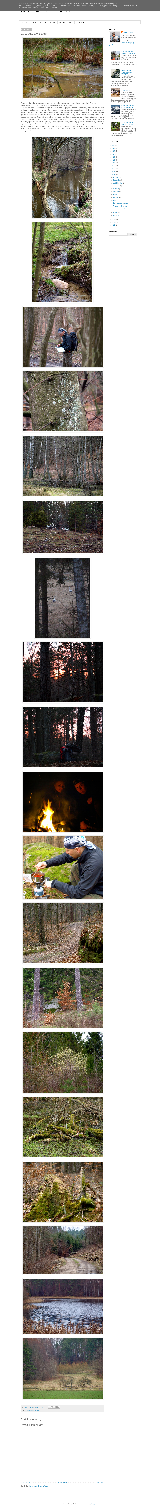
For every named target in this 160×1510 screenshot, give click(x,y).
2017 (114, 166)
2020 (114, 157)
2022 (114, 151)
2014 (114, 175)
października (117, 183)
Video (71, 22)
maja (115, 195)
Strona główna (63, 1482)
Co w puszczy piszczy (120, 203)
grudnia (116, 177)
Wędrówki (43, 22)
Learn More (129, 6)
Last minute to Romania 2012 (127, 90)
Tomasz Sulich (129, 32)
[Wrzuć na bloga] (52, 1407)
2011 (114, 225)
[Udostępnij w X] (54, 1407)
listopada (116, 180)
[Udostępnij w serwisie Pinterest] (59, 1407)
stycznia (116, 215)
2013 (114, 219)
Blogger (93, 1504)
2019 (114, 160)
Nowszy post (26, 1482)
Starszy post (99, 1482)
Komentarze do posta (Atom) (39, 1486)
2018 (114, 163)
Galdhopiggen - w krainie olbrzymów (128, 106)
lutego (115, 213)
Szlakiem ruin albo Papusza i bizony (128, 123)
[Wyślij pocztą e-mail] (49, 1407)
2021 (114, 154)
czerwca (116, 192)
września (116, 186)
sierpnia (116, 189)
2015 (114, 172)
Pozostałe (24, 22)
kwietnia (116, 198)
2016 (114, 169)
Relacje (33, 22)
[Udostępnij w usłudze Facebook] (57, 1407)
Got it (139, 6)
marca (115, 200)
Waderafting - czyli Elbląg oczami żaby (128, 52)
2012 (114, 222)
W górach (53, 22)
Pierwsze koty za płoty (120, 206)
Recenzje (62, 22)
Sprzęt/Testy (80, 22)
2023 (114, 148)
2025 (114, 145)
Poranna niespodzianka (121, 209)
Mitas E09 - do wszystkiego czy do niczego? (128, 72)
